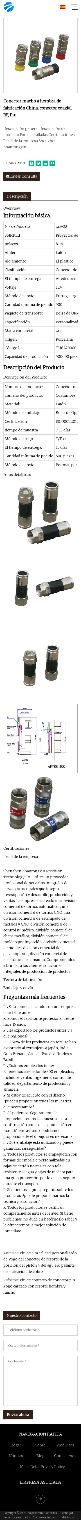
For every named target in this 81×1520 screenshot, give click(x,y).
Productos (65, 1445)
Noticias (16, 1455)
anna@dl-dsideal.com (69, 1515)
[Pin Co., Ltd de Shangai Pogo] (8, 7)
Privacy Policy (53, 1466)
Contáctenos (65, 1455)
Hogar (16, 1445)
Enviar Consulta (23, 176)
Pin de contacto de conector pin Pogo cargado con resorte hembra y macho (39, 1286)
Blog (40, 1455)
